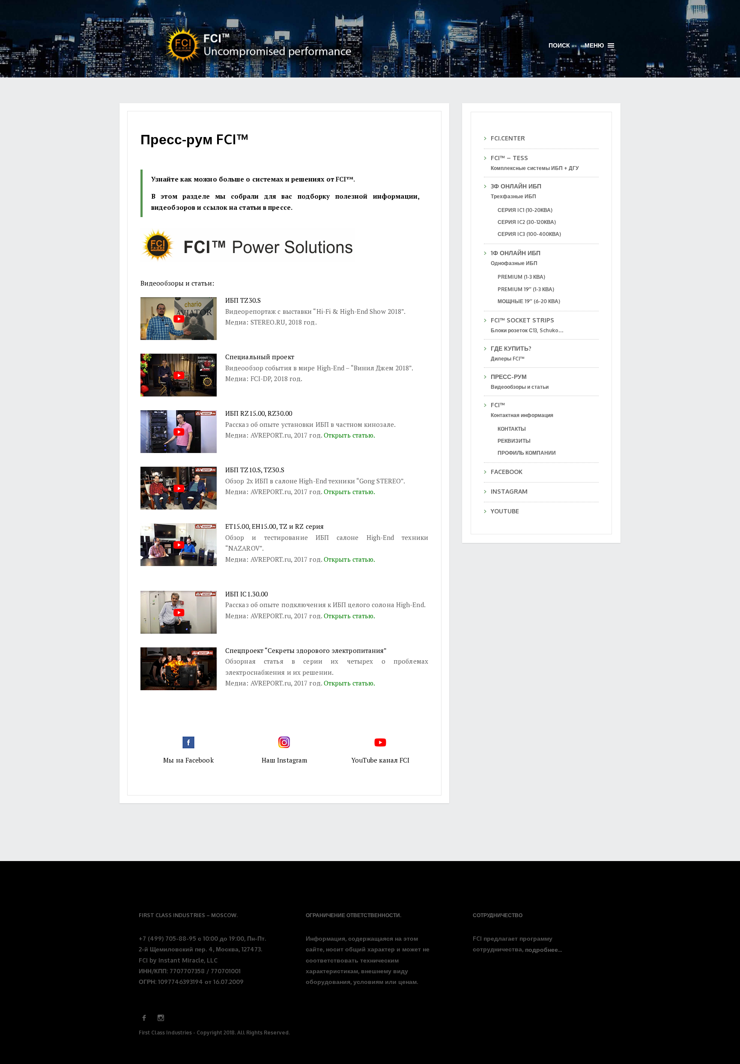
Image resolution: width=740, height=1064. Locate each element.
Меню (599, 46)
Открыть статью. (350, 435)
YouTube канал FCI (380, 760)
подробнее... (543, 950)
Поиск (559, 45)
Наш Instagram (284, 760)
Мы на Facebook (188, 760)
